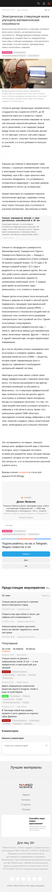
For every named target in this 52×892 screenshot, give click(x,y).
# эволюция (17, 724)
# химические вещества (11, 702)
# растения (22, 675)
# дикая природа (9, 675)
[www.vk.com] (18, 879)
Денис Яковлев (22, 10)
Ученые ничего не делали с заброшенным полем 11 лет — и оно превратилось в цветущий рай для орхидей (20, 663)
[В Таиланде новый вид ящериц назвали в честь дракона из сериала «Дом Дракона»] (46, 713)
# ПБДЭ (19, 699)
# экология (32, 675)
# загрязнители (8, 699)
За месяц (30, 649)
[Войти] (49, 3)
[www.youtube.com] (23, 879)
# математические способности (14, 56)
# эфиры (25, 702)
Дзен (26, 560)
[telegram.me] (34, 879)
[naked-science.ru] (40, 879)
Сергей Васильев (23, 609)
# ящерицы (28, 724)
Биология (6, 672)
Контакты (26, 800)
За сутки (6, 649)
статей (26, 498)
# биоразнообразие (19, 672)
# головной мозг (19, 52)
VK (26, 566)
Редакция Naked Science (26, 621)
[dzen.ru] (29, 879)
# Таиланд (6, 724)
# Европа (26, 696)
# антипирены (15, 696)
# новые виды (34, 720)
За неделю (18, 649)
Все (48, 588)
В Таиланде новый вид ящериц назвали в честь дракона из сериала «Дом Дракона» (20, 713)
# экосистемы (8, 678)
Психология (7, 52)
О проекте (26, 805)
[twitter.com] (12, 879)
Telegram (26, 554)
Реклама (26, 809)
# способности (33, 56)
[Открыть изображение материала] (26, 73)
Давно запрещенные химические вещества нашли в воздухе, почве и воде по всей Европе (20, 689)
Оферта (26, 795)
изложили (23, 472)
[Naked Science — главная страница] (13, 3)
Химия (5, 696)
